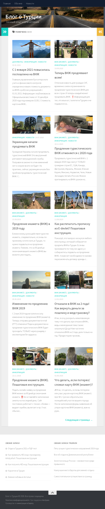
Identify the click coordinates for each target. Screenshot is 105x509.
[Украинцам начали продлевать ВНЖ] (31, 124)
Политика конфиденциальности (17, 500)
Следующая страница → (79, 419)
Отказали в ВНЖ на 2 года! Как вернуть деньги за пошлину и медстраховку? (72, 308)
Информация (30, 62)
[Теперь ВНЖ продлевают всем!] (74, 49)
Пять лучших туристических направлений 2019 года (76, 448)
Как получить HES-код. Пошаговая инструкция (28, 464)
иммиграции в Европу (25, 503)
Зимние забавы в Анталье (19, 477)
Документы (17, 62)
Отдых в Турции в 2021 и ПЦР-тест (22, 448)
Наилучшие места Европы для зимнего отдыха (74, 470)
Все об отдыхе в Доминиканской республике (73, 454)
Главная (7, 3)
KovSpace (45, 500)
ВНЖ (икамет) (60, 62)
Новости (30, 3)
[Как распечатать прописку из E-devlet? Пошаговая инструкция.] (74, 200)
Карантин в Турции (16, 470)
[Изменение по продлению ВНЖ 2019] (31, 280)
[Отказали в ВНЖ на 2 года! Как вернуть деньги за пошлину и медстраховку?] (74, 280)
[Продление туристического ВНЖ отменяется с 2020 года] (74, 124)
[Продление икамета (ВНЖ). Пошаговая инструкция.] (31, 356)
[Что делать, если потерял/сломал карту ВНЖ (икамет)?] (74, 356)
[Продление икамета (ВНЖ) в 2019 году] (31, 200)
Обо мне (18, 3)
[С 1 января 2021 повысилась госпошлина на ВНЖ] (31, 49)
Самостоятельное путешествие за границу (73, 476)
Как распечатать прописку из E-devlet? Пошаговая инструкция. (72, 228)
